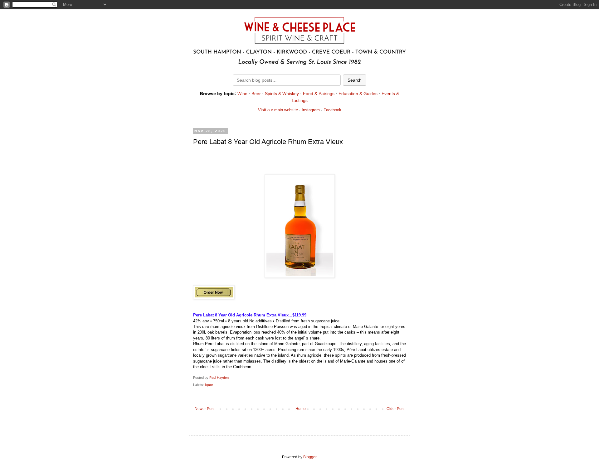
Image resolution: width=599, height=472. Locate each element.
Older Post (395, 409)
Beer (256, 93)
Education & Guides (357, 93)
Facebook (332, 110)
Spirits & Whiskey (282, 93)
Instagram (311, 110)
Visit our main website (278, 110)
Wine (242, 93)
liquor (209, 385)
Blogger (309, 457)
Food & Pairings (318, 93)
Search (355, 80)
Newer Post (204, 409)
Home (300, 409)
